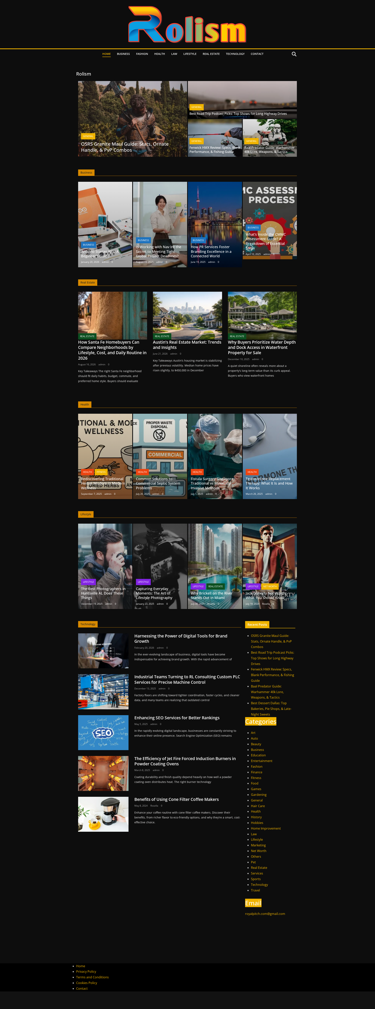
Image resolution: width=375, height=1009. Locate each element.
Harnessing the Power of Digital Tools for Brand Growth (180, 638)
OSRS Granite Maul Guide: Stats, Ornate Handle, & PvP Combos (125, 147)
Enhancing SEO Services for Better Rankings (177, 717)
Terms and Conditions (92, 977)
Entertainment (261, 761)
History (256, 817)
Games (256, 789)
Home (106, 54)
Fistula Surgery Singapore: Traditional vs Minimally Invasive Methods (212, 483)
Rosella (211, 603)
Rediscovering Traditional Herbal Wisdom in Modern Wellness (103, 483)
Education (258, 755)
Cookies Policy (86, 983)
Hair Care (258, 806)
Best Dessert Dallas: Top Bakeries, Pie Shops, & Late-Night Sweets (271, 709)
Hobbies (257, 823)
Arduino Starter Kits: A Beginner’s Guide (100, 253)
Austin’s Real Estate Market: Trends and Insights (187, 344)
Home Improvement (266, 828)
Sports (256, 879)
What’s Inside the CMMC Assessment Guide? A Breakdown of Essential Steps (266, 241)
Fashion (142, 54)
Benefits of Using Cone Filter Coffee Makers (176, 799)
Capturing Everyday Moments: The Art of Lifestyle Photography (154, 593)
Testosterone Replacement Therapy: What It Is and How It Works (269, 483)
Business (123, 54)
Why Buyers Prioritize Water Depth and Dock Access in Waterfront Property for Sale (262, 347)
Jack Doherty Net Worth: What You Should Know (266, 595)
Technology (235, 54)
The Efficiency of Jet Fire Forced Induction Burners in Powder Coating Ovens (185, 761)
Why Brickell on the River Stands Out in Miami (212, 595)
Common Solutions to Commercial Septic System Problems (158, 483)
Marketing (258, 845)
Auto (254, 738)
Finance (256, 772)
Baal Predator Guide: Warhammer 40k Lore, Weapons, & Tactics (269, 149)
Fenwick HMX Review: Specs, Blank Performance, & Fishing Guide (214, 149)
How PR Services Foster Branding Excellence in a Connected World (211, 251)
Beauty (256, 744)
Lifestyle (189, 54)
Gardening (259, 794)
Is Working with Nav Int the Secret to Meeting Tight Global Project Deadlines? (158, 251)
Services (257, 873)
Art (253, 733)
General (88, 136)
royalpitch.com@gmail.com (265, 914)
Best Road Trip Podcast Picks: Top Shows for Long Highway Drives (238, 113)
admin (105, 262)
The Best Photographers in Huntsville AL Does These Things (103, 593)
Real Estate (211, 54)
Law (174, 54)
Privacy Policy (86, 971)
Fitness (101, 472)
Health (159, 54)
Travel (255, 890)
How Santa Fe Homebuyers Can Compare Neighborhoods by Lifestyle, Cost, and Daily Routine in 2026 (112, 350)
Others (256, 856)
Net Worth (270, 586)
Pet (253, 862)
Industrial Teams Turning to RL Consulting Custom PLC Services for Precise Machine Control (187, 679)
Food (254, 783)
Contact (257, 54)
